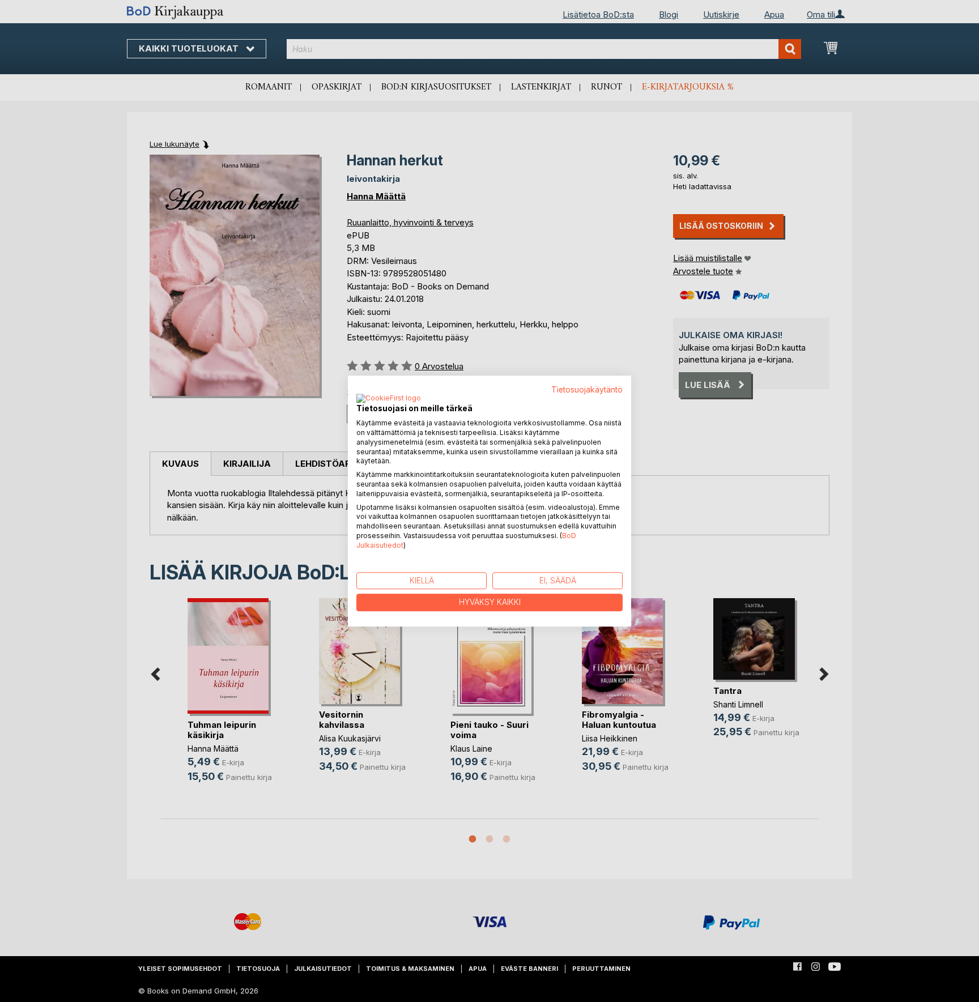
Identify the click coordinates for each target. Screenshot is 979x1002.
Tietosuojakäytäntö (587, 389)
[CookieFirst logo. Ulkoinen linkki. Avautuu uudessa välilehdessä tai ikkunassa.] (388, 399)
